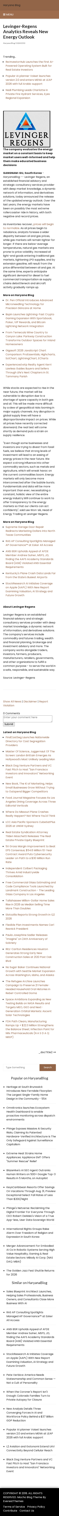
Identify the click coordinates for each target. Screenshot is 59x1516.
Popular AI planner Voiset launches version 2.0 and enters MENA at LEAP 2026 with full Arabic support (29, 80)
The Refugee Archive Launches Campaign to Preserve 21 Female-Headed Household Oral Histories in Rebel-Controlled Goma (28, 987)
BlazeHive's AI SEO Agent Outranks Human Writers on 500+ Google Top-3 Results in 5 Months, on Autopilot (31, 1174)
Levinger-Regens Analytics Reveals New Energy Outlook (25, 31)
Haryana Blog (11, 5)
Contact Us (27, 1511)
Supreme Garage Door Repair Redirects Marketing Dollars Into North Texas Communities (30, 531)
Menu (9, 14)
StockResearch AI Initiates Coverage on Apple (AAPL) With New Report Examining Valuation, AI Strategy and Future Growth (29, 589)
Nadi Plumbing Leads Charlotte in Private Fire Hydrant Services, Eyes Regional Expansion (28, 94)
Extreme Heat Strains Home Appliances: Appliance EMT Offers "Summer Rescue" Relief (28, 1157)
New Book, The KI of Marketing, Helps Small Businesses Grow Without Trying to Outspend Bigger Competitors (30, 787)
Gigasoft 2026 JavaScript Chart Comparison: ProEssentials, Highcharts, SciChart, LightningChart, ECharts (30, 354)
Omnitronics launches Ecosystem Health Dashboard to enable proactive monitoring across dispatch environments (30, 1113)
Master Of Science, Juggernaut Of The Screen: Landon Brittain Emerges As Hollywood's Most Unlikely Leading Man (30, 755)
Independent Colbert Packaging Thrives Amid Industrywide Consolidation (26, 872)
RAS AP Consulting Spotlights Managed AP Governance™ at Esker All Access (30, 543)
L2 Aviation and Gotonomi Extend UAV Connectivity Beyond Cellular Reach (30, 1448)
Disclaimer (30, 701)
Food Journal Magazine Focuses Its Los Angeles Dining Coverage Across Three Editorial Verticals (31, 802)
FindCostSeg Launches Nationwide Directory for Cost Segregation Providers (27, 741)
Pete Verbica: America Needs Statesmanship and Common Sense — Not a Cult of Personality (31, 1379)
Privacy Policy (36, 1507)
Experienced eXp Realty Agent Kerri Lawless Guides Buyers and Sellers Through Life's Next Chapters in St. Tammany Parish (28, 370)
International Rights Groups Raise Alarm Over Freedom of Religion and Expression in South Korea (29, 1233)
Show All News (12, 701)
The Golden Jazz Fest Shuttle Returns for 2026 (30, 1272)
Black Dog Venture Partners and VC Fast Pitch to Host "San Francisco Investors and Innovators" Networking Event (30, 771)
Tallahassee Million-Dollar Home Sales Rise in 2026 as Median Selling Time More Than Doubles (30, 904)
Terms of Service (14, 1507)
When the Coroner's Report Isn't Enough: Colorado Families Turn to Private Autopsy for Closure (28, 1396)
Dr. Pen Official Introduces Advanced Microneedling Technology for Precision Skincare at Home (29, 304)
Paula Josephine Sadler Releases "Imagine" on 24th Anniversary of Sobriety (27, 939)
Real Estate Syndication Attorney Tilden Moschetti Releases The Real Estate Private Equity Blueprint (28, 836)
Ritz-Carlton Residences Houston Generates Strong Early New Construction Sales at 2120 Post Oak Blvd (29, 955)
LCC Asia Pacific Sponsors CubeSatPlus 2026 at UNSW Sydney (30, 824)
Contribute (10, 1511)
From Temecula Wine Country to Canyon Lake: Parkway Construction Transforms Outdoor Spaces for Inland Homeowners (30, 338)
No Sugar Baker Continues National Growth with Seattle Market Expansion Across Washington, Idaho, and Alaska (30, 971)
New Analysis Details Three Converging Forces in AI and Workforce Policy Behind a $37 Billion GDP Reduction (29, 1414)
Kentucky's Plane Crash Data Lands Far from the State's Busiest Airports (31, 575)
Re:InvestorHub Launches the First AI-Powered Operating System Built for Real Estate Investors (30, 66)
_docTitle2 (45, 1052)
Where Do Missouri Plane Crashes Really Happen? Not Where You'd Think (30, 814)
